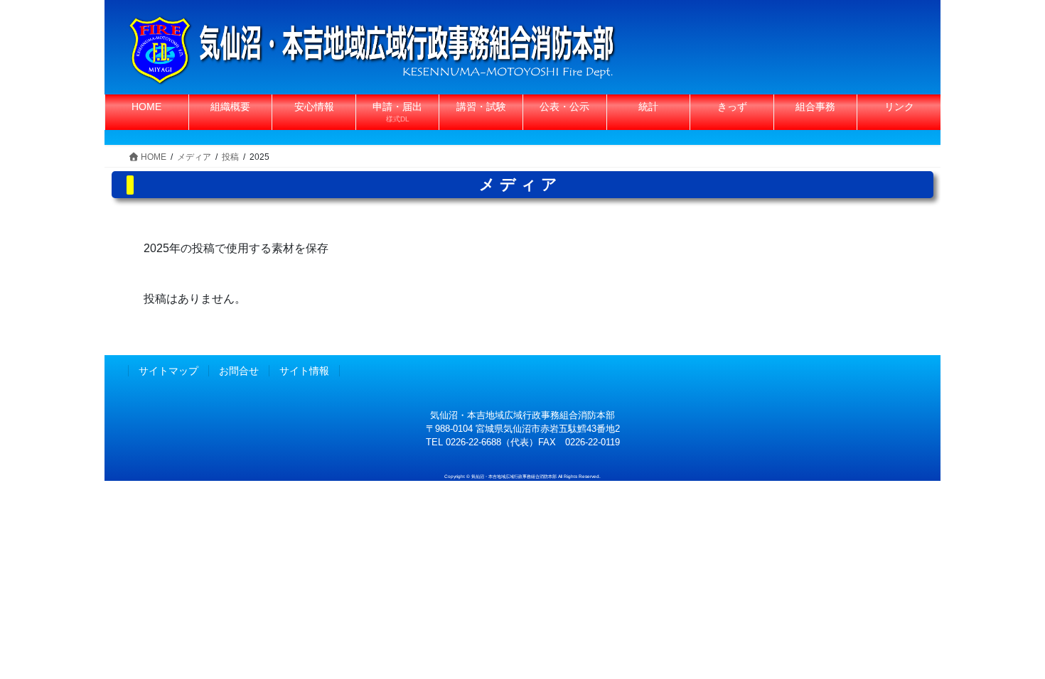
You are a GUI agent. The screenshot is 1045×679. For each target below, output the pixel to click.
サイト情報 (304, 370)
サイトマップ (168, 370)
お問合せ (239, 370)
